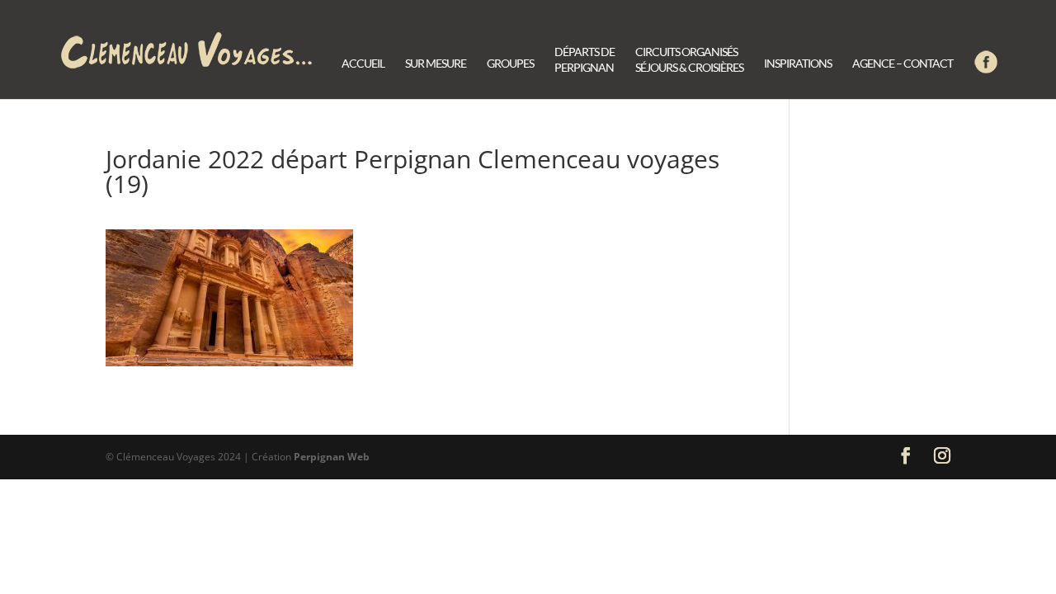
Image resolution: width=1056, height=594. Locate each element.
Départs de (584, 60)
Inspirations (798, 64)
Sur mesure (435, 64)
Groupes (510, 64)
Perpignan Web (332, 457)
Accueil (363, 64)
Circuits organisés (689, 60)
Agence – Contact (902, 64)
